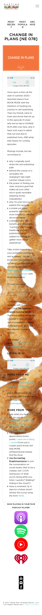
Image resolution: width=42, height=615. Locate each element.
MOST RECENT (11, 24)
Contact (35, 604)
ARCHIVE (32, 23)
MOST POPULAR (22, 24)
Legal (27, 604)
